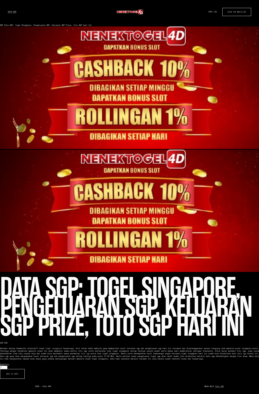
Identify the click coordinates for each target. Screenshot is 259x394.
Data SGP (12, 12)
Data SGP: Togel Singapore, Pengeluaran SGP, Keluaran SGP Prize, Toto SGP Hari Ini (48, 25)
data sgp (241, 353)
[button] (12, 374)
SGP (1, 25)
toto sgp (85, 353)
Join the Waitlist (236, 12)
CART (212, 12)
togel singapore (53, 348)
